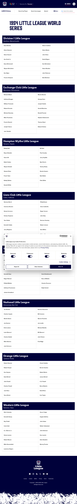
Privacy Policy (45, 247)
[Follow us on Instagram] (33, 474)
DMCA (35, 478)
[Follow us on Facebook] (30, 474)
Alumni (46, 11)
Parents (30, 4)
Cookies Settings (63, 262)
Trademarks (50, 478)
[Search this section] (62, 11)
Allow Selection (38, 266)
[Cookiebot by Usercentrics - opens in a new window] (60, 236)
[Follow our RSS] (37, 474)
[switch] (30, 256)
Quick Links (13, 4)
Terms (45, 478)
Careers (25, 478)
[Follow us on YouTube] (43, 474)
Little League (44, 482)
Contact (30, 478)
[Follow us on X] (40, 474)
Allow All (60, 266)
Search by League (36, 11)
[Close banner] (70, 236)
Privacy (40, 478)
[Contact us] (47, 474)
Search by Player (23, 11)
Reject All (16, 266)
